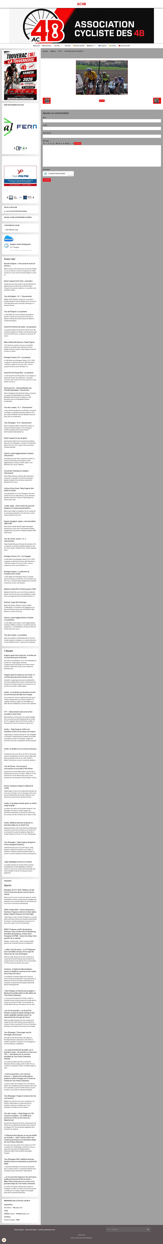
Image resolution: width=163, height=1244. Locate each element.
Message (46, 141)
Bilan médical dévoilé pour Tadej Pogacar (19, 342)
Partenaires (47, 46)
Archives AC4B (125, 46)
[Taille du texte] (51, 143)
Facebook (103, 46)
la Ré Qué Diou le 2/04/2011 (74, 51)
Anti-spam (46, 169)
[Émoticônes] (73, 143)
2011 (60, 51)
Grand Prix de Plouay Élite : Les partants (18, 373)
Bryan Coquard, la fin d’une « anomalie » (18, 281)
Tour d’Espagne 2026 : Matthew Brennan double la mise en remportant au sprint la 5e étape (20, 1161)
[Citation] (57, 143)
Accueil (37, 46)
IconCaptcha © (70, 175)
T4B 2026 (67, 46)
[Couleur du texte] (54, 143)
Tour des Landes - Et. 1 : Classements (18, 407)
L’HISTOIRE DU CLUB (11, 230)
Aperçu (78, 143)
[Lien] (61, 143)
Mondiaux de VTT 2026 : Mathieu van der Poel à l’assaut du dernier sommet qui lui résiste (19, 892)
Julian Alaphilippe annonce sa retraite (18, 862)
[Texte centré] (59, 143)
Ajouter (47, 180)
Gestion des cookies (31, 1229)
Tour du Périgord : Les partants (15, 312)
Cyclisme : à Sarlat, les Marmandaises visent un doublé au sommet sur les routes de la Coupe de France (20, 971)
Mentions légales (19, 1229)
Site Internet (47, 133)
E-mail (45, 125)
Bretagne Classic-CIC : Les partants (17, 357)
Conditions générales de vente (46, 1229)
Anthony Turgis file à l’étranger (15, 602)
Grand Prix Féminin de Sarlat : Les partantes (20, 327)
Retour (102, 100)
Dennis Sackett (79, 46)
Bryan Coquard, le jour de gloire (15, 438)
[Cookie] (4, 1240)
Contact (113, 46)
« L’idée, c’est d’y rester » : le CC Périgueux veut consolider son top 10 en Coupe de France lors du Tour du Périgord (19, 951)
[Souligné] (48, 143)
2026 (58, 46)
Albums (91, 46)
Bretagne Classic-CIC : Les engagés (17, 556)
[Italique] (46, 143)
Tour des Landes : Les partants (15, 635)
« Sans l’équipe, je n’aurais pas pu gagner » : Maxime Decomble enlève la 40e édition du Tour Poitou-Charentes (20, 993)
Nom (44, 117)
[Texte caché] (63, 143)
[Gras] (44, 143)
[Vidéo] (68, 143)
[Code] (70, 143)
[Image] (66, 143)
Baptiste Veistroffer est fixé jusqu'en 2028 (20, 589)
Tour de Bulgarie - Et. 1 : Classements (18, 296)
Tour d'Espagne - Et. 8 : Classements (17, 423)
